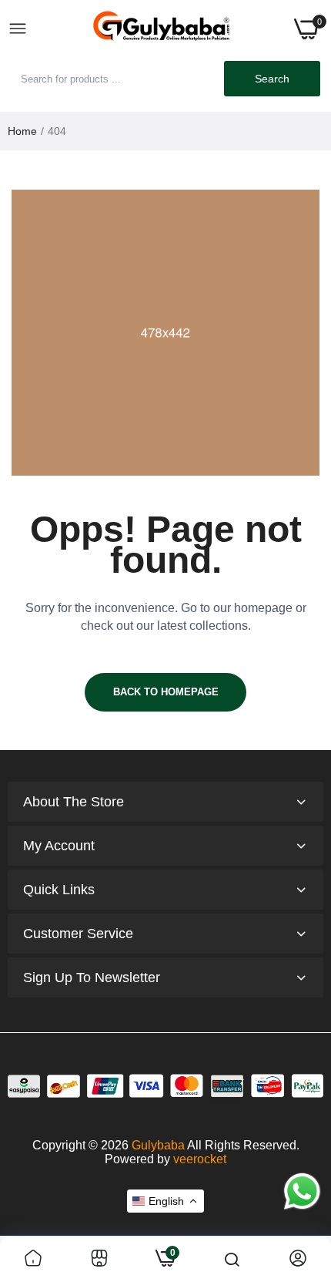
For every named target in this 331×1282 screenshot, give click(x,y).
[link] (33, 1259)
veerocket (199, 1159)
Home (22, 131)
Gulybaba (158, 1145)
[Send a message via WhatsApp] (302, 1191)
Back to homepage (166, 692)
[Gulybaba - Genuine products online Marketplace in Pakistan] (161, 28)
